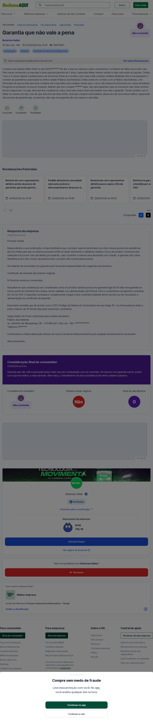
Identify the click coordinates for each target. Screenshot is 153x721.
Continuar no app (76, 705)
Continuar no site (76, 713)
